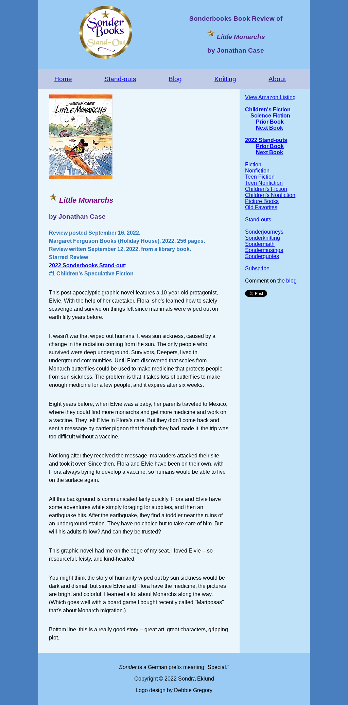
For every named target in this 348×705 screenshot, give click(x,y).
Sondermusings (264, 250)
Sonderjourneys (264, 232)
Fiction (253, 164)
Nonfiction (257, 171)
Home (63, 79)
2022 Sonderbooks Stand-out (87, 265)
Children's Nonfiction (270, 195)
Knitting (225, 79)
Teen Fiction (260, 177)
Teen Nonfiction (264, 183)
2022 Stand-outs (266, 140)
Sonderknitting (262, 238)
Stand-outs (120, 79)
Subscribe (257, 268)
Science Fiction (270, 116)
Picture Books (262, 201)
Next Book (269, 128)
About (277, 79)
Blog (175, 79)
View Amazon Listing (270, 97)
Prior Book (270, 122)
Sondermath (260, 244)
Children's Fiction (268, 109)
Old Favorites (261, 207)
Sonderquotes (262, 256)
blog (291, 281)
